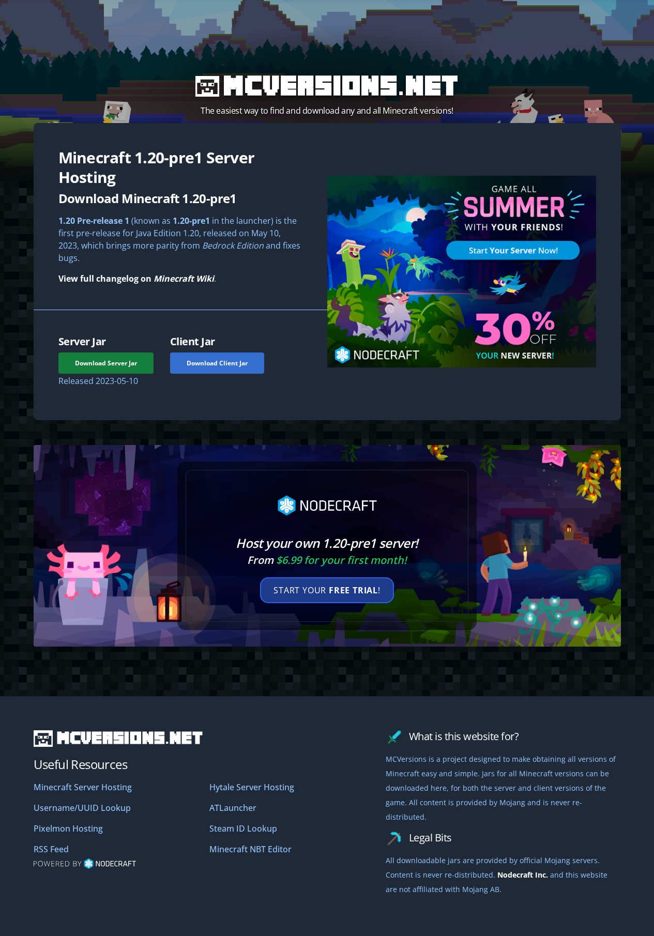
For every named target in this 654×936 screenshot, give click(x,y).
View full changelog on (136, 278)
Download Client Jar (217, 363)
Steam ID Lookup (243, 828)
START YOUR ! (327, 590)
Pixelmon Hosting (68, 828)
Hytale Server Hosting (251, 787)
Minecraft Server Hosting (83, 787)
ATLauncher (232, 808)
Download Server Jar (106, 363)
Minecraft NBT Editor (250, 849)
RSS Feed (51, 849)
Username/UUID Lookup (82, 808)
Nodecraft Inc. (522, 875)
